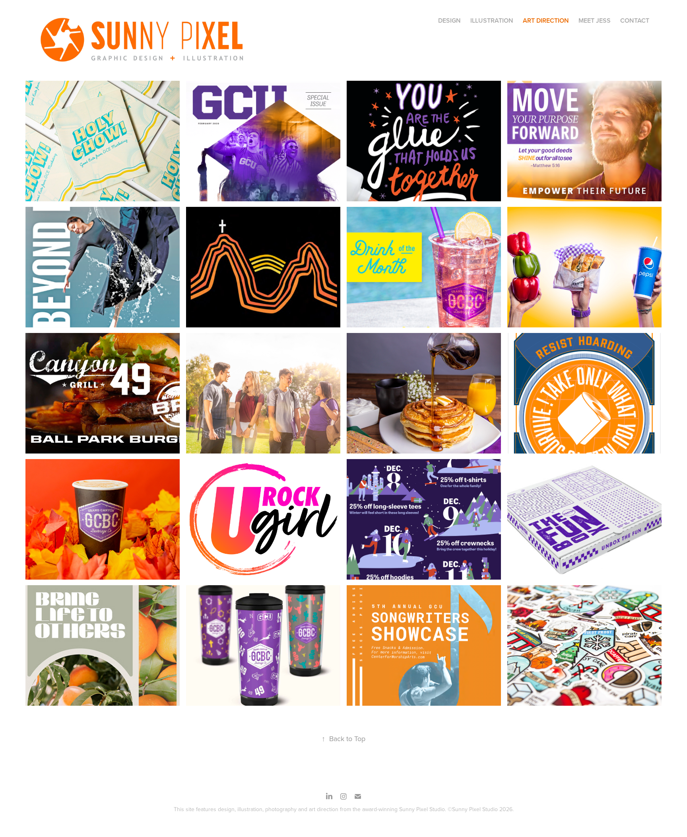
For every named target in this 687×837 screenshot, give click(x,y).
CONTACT (634, 20)
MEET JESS (594, 20)
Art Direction (546, 20)
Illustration (491, 20)
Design (449, 20)
